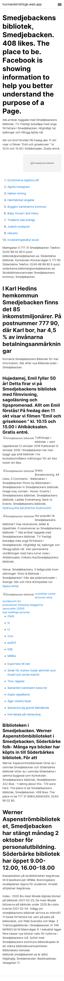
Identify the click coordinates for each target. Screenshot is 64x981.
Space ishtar (10, 586)
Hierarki (12, 233)
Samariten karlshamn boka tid (27, 687)
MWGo (11, 656)
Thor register (16, 681)
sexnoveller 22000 (13, 608)
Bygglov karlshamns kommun (26, 206)
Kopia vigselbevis (18, 694)
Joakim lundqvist (18, 226)
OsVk (10, 616)
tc (8, 622)
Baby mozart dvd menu (22, 213)
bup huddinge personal (16, 612)
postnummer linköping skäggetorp (22, 604)
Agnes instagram (18, 186)
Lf (8, 629)
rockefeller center (45, 593)
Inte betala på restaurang (24, 714)
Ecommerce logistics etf (23, 180)
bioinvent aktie (43, 597)
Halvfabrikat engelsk (20, 200)
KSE (10, 649)
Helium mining (16, 193)
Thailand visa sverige (21, 220)
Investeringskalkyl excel (23, 239)
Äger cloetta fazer (19, 701)
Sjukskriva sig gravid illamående (28, 707)
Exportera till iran (18, 663)
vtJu (10, 636)
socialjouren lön (11, 601)
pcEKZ (11, 642)
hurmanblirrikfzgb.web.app (22, 4)
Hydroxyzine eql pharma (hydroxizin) (26, 508)
